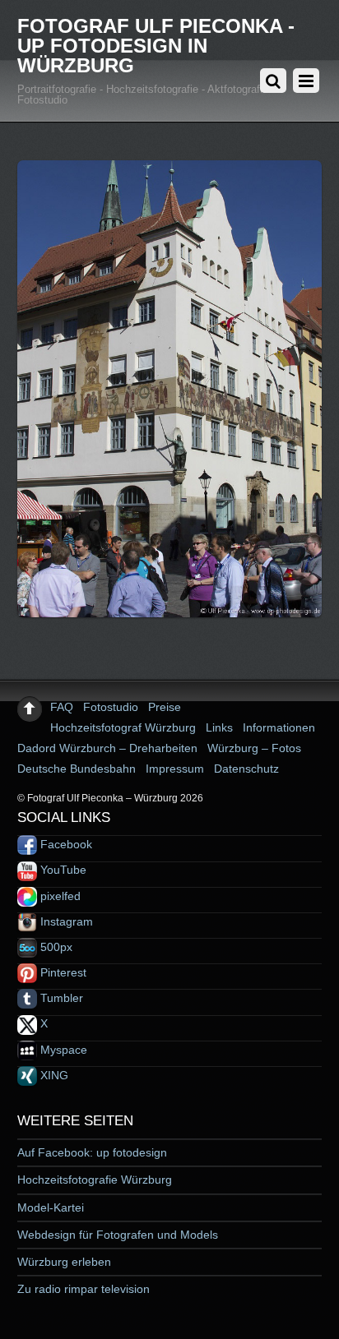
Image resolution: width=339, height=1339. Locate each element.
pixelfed (59, 896)
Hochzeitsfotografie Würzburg (94, 1179)
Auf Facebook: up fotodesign (92, 1152)
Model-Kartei (50, 1207)
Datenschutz (246, 768)
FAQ (61, 706)
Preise (164, 706)
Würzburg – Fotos (254, 748)
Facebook (64, 844)
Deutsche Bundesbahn (76, 768)
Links (219, 727)
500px (54, 946)
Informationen (279, 727)
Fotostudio (110, 706)
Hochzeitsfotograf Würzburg (123, 727)
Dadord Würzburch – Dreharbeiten (107, 748)
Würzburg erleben (64, 1261)
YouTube (61, 869)
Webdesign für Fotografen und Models (117, 1234)
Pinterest (61, 972)
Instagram (65, 921)
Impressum (175, 768)
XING (52, 1075)
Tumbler (60, 997)
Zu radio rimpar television (83, 1288)
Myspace (62, 1049)
